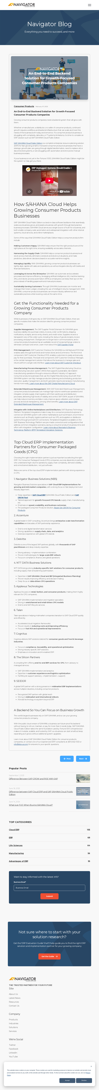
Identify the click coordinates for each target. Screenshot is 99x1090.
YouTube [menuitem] (13, 1056)
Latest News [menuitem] (14, 998)
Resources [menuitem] (14, 1002)
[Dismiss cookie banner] (91, 1066)
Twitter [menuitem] (12, 1045)
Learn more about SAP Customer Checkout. (63, 363)
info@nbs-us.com (21, 744)
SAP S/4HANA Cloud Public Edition (28, 143)
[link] (21, 5)
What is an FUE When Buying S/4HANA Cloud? (31, 805)
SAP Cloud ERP (39, 495)
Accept (67, 1080)
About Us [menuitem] (13, 994)
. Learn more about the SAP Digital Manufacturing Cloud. (52, 383)
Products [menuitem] (13, 1019)
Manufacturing (16, 853)
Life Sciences (15, 845)
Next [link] (81, 759)
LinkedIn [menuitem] (13, 1053)
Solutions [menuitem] (13, 1027)
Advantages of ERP (18, 861)
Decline (84, 1080)
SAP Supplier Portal (65, 345)
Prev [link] (69, 759)
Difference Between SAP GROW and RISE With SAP (33, 779)
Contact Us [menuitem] (14, 1006)
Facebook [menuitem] (13, 1049)
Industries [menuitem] (13, 1023)
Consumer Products (24, 106)
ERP (11, 837)
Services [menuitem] (13, 1031)
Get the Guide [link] (48, 956)
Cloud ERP (14, 830)
